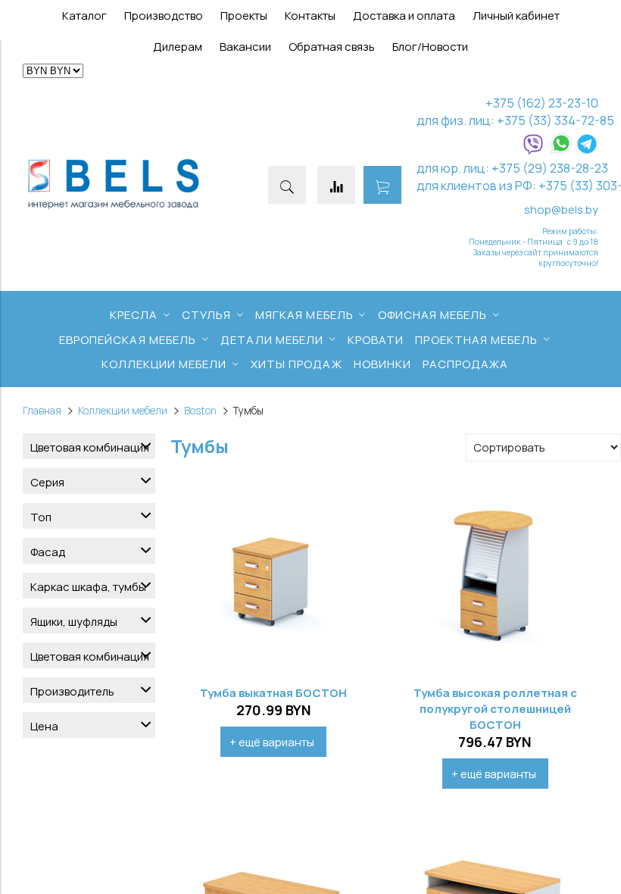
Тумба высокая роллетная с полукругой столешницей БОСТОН (495, 709)
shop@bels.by (561, 209)
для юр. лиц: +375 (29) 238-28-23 (512, 168)
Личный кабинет (516, 15)
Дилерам (177, 47)
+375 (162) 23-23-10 (541, 102)
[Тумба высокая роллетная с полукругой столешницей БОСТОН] (495, 574)
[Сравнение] (336, 185)
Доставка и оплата (404, 15)
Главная (42, 410)
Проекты (243, 15)
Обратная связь (332, 47)
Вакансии (245, 47)
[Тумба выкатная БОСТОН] (273, 574)
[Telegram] (587, 150)
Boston (200, 410)
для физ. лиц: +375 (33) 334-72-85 (515, 120)
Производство (163, 15)
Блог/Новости (430, 47)
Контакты (310, 15)
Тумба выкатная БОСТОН (273, 693)
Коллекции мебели (122, 410)
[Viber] (533, 150)
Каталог (84, 15)
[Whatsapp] (561, 150)
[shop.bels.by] (113, 209)
